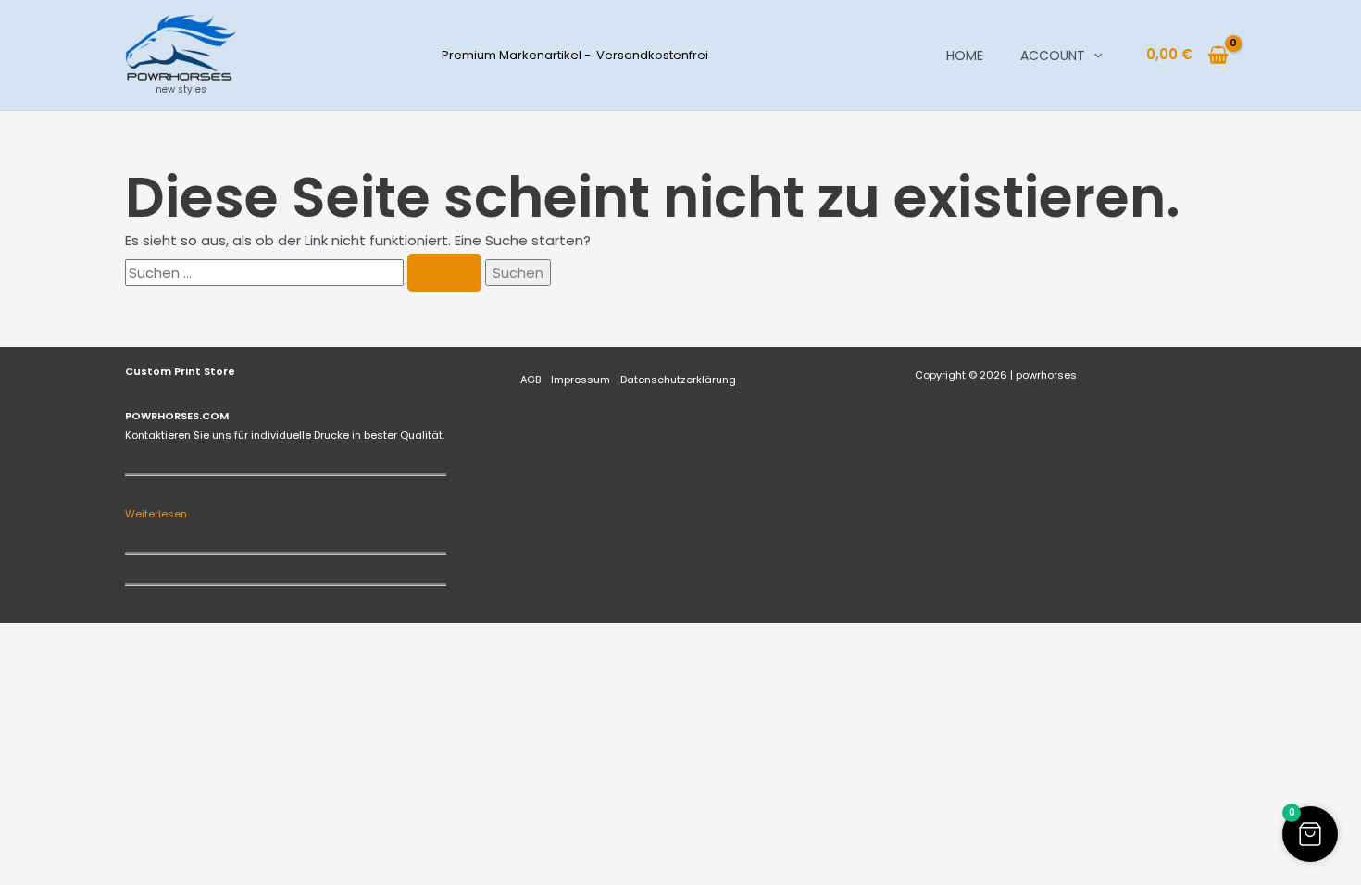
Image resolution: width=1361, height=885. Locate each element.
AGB (530, 379)
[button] (1093, 55)
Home (964, 55)
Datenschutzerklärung (678, 379)
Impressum (580, 379)
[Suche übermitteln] (444, 273)
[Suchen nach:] (305, 272)
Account (1052, 55)
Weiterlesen (156, 513)
